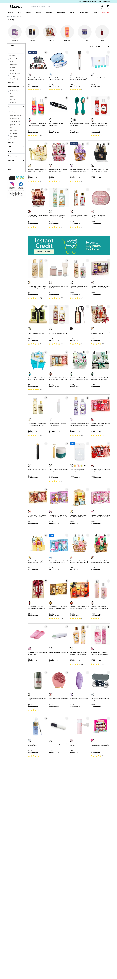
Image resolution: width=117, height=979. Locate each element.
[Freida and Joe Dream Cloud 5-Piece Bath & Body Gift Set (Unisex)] (59, 543)
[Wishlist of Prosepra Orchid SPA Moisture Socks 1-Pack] (45, 626)
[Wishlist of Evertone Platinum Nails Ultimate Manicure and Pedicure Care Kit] (66, 52)
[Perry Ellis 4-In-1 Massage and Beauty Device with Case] (100, 680)
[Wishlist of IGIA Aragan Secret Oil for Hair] (87, 306)
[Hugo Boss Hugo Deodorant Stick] (38, 680)
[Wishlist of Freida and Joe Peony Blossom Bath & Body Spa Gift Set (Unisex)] (45, 489)
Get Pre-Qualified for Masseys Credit (90, 1)
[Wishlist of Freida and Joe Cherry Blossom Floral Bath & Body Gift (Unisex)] (66, 352)
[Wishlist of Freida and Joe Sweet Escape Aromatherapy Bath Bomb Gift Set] (108, 718)
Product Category (13, 86)
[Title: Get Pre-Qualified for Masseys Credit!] (69, 245)
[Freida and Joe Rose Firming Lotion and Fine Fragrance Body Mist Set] (79, 197)
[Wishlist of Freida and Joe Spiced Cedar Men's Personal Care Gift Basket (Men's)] (108, 143)
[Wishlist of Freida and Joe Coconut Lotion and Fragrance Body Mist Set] (66, 306)
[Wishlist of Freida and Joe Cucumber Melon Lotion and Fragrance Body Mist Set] (66, 189)
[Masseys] (16, 6)
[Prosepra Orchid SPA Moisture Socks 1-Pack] (38, 635)
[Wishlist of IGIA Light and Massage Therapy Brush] (66, 98)
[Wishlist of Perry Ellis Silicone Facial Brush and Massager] (87, 98)
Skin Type (11, 160)
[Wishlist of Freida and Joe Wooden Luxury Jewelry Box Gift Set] (108, 306)
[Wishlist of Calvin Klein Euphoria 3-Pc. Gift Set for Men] (66, 260)
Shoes (28, 12)
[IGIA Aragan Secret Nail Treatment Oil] (38, 726)
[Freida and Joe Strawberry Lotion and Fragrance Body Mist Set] (100, 106)
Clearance (105, 12)
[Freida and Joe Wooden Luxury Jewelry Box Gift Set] (100, 314)
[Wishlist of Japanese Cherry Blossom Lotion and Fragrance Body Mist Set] (108, 626)
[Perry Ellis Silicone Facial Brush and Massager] (79, 106)
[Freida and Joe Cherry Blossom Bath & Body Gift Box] (100, 406)
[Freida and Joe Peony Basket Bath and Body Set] (59, 152)
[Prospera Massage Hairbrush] (59, 726)
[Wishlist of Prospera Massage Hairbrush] (66, 718)
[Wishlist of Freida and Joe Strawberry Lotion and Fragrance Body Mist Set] (108, 98)
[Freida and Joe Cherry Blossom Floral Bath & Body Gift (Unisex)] (59, 360)
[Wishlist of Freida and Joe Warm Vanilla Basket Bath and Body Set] (108, 352)
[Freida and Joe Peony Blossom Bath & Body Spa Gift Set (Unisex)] (38, 497)
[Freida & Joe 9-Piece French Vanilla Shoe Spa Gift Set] (38, 152)
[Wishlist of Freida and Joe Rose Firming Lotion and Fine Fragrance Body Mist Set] (87, 189)
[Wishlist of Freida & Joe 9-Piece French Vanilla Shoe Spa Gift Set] (45, 143)
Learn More (106, 1)
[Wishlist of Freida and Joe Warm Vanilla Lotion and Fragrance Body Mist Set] (45, 260)
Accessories (84, 12)
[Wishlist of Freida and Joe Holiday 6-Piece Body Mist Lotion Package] (87, 581)
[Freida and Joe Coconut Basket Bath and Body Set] (38, 197)
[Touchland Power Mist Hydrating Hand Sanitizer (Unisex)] (79, 451)
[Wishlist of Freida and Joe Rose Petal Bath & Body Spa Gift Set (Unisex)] (108, 443)
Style (9, 107)
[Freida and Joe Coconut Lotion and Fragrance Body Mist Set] (59, 314)
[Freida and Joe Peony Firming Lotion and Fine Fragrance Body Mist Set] (79, 268)
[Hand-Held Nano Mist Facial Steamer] (79, 726)
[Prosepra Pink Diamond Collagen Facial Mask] (100, 197)
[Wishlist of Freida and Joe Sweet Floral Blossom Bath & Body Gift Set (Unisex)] (87, 352)
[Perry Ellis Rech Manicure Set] (38, 451)
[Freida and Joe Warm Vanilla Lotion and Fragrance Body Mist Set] (38, 268)
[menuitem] (10, 12)
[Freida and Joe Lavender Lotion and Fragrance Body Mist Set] (79, 406)
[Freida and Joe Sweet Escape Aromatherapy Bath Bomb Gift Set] (100, 726)
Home (95, 12)
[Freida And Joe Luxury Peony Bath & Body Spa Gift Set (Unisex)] (38, 543)
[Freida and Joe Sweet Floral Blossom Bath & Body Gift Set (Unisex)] (79, 360)
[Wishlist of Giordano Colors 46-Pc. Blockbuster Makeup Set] (45, 52)
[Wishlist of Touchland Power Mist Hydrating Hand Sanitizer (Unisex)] (87, 443)
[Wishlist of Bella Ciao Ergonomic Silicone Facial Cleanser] (87, 672)
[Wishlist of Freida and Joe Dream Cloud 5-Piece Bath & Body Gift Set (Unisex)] (66, 535)
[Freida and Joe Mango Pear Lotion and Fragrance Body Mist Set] (79, 635)
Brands (72, 12)
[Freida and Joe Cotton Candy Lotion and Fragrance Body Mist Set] (38, 106)
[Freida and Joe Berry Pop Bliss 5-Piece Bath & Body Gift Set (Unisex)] (100, 497)
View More (11, 82)
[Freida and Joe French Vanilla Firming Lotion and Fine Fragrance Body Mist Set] (38, 406)
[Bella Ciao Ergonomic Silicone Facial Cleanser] (79, 680)
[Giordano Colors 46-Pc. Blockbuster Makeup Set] (38, 60)
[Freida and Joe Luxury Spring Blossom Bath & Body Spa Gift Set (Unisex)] (79, 543)
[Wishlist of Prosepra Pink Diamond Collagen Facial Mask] (108, 189)
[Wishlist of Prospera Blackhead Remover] (108, 52)
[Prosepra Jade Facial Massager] (59, 635)
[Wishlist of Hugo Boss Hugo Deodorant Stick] (45, 672)
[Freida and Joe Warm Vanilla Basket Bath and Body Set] (100, 360)
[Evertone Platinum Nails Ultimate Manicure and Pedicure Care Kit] (59, 60)
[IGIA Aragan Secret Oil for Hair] (79, 314)
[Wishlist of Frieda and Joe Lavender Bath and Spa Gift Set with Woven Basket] (87, 143)
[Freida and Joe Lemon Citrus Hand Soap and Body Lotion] (38, 314)
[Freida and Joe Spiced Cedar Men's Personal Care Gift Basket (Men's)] (100, 152)
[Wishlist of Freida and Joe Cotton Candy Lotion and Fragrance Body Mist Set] (45, 98)
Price (9, 169)
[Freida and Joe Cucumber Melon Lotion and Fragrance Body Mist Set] (59, 197)
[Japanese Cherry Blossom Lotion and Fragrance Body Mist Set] (100, 635)
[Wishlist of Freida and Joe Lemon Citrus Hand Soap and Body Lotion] (45, 306)
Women (10, 12)
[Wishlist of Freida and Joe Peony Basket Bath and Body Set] (66, 143)
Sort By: (91, 46)
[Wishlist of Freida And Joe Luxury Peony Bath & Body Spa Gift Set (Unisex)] (45, 535)
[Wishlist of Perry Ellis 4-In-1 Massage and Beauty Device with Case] (108, 672)
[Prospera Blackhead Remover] (100, 60)
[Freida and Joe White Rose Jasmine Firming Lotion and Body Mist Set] (100, 589)
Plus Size (49, 12)
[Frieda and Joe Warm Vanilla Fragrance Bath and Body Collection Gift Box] (59, 589)
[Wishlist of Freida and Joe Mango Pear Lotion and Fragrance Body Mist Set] (87, 626)
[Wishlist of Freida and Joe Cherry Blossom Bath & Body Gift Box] (108, 397)
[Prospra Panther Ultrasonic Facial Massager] (59, 406)
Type (9, 146)
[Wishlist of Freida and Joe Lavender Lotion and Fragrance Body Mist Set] (87, 397)
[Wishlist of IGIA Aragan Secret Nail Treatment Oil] (45, 718)
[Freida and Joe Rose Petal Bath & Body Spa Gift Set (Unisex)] (100, 451)
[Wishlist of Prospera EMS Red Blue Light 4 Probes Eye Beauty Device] (87, 52)
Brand (10, 50)
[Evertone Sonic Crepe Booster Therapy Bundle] (59, 451)
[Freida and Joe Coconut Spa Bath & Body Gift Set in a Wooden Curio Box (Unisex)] (79, 497)
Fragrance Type (13, 156)
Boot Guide (61, 12)
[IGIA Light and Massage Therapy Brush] (59, 106)
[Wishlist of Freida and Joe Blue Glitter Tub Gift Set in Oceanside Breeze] (45, 352)
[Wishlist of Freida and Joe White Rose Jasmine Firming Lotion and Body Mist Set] (108, 581)
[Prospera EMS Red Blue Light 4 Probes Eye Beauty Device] (79, 60)
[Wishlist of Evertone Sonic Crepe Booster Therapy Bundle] (66, 443)
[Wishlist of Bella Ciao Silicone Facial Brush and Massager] (66, 672)
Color (9, 151)
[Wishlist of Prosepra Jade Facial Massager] (66, 626)
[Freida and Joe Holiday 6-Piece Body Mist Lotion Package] (79, 589)
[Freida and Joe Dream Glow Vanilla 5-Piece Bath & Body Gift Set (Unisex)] (59, 497)
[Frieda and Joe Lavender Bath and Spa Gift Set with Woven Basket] (79, 152)
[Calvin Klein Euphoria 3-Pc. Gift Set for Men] (59, 268)
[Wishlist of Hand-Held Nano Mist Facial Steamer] (87, 718)
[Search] (84, 6)
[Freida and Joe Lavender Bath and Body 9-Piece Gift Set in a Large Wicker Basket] (100, 543)
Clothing (38, 12)
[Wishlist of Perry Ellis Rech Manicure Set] (45, 443)
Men (19, 12)
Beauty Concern (13, 165)
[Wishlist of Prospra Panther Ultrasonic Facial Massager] (66, 397)
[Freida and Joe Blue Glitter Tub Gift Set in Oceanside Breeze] (38, 360)
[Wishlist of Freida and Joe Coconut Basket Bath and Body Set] (45, 189)
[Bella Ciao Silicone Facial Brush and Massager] (59, 680)
